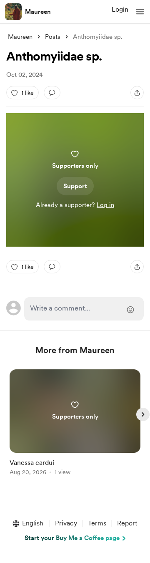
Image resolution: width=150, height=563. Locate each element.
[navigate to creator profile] (13, 11)
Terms (97, 523)
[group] (75, 427)
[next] (143, 414)
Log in (105, 205)
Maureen (38, 11)
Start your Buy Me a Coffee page (72, 538)
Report (127, 523)
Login (120, 9)
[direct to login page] (84, 309)
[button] (140, 12)
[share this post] (137, 92)
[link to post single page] (75, 423)
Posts (52, 36)
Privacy (66, 523)
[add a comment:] (52, 92)
